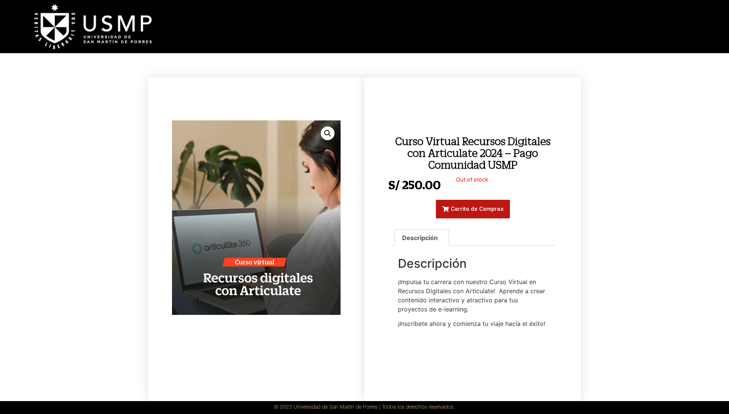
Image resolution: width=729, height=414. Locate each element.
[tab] (421, 237)
